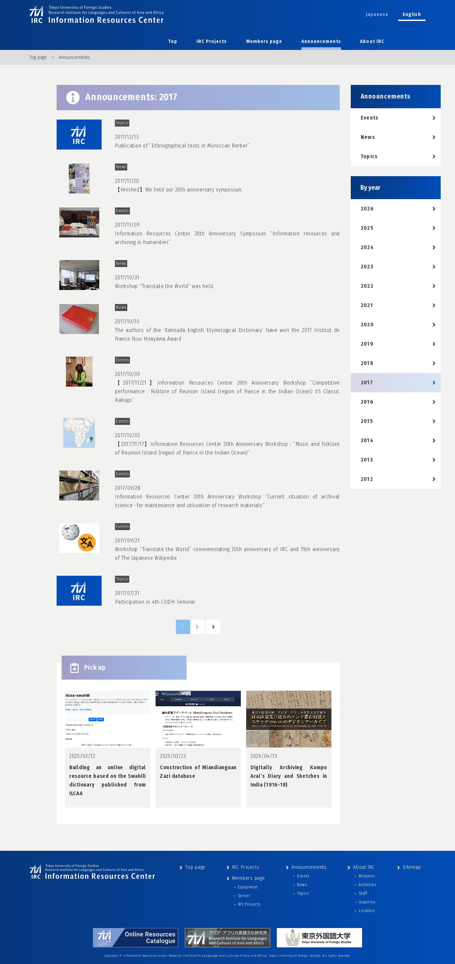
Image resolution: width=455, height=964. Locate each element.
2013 (367, 460)
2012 (367, 479)
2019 (367, 344)
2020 (367, 324)
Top (172, 41)
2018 (367, 363)
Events (369, 118)
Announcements (321, 41)
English (412, 14)
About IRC (372, 41)
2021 (367, 305)
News (368, 137)
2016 (367, 402)
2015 (367, 421)
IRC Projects (212, 41)
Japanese (377, 14)
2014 (367, 440)
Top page (38, 57)
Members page (264, 41)
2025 (367, 228)
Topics (369, 156)
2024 (367, 247)
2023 (367, 266)
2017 (367, 382)
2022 (367, 286)
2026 (367, 208)
